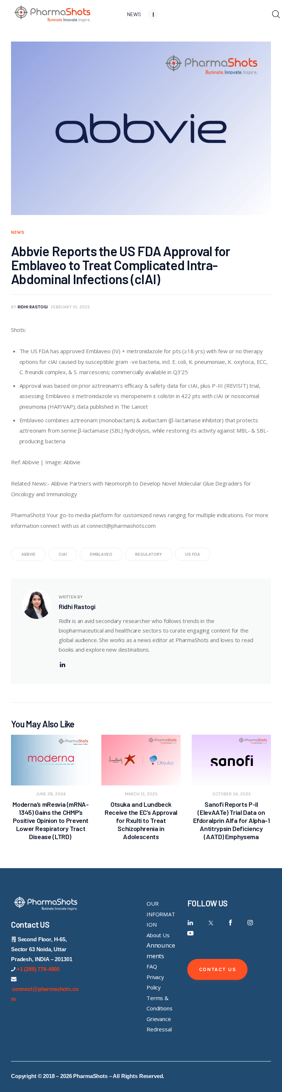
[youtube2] (190, 933)
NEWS (18, 232)
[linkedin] (62, 665)
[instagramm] (250, 923)
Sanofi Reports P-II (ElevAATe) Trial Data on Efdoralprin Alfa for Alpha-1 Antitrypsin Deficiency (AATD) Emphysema (231, 820)
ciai (63, 554)
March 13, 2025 (141, 793)
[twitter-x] (210, 923)
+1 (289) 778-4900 (38, 969)
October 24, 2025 (231, 793)
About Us (158, 935)
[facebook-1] (230, 923)
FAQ (152, 966)
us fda (192, 554)
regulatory (148, 554)
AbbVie (28, 554)
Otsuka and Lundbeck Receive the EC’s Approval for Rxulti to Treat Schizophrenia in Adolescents (141, 820)
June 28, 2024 (51, 793)
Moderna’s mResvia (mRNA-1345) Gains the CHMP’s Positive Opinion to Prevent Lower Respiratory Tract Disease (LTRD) (50, 820)
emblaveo (101, 554)
